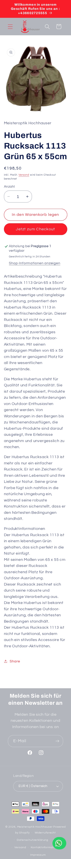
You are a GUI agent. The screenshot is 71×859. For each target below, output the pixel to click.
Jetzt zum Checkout (35, 229)
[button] (10, 26)
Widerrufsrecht (45, 832)
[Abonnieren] (57, 741)
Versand (24, 174)
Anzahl (9, 186)
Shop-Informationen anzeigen (34, 263)
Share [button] (15, 661)
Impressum (38, 854)
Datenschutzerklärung (32, 839)
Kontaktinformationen (46, 847)
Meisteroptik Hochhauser (35, 826)
